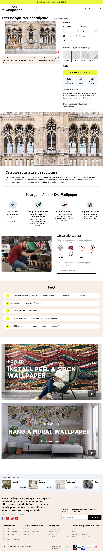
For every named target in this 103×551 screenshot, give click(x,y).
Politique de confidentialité (81, 537)
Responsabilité (52, 531)
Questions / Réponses (31, 531)
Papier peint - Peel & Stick (11, 539)
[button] (28, 51)
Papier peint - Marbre (9, 531)
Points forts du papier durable (58, 537)
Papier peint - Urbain (9, 534)
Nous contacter (52, 534)
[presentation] (3, 37)
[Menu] (3, 8)
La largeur (67, 26)
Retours (74, 531)
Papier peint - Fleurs (9, 529)
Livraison (75, 529)
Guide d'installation (30, 529)
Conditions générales (79, 534)
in (78, 31)
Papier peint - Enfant (9, 537)
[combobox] (54, 8)
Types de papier (29, 534)
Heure (83, 26)
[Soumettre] (67, 8)
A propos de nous (53, 529)
